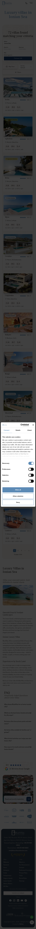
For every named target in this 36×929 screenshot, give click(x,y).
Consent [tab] (6, 430)
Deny (18, 502)
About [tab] (29, 430)
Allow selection (18, 496)
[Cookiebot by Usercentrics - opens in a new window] (21, 425)
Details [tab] (18, 430)
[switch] (31, 469)
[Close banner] (33, 425)
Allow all (18, 490)
